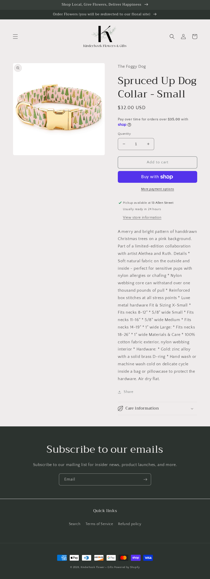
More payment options (157, 189)
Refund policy (129, 524)
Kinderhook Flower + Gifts (97, 567)
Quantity (124, 133)
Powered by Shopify (127, 567)
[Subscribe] (145, 479)
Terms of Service (99, 524)
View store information (142, 217)
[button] (15, 36)
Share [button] (128, 392)
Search (75, 524)
